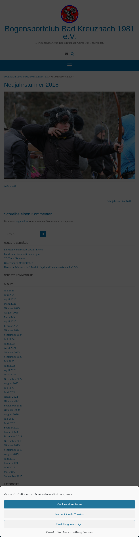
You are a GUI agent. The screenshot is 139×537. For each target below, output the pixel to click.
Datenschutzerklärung (72, 532)
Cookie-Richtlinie (53, 532)
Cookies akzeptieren (69, 504)
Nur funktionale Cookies (69, 514)
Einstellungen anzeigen (69, 524)
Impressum (88, 532)
